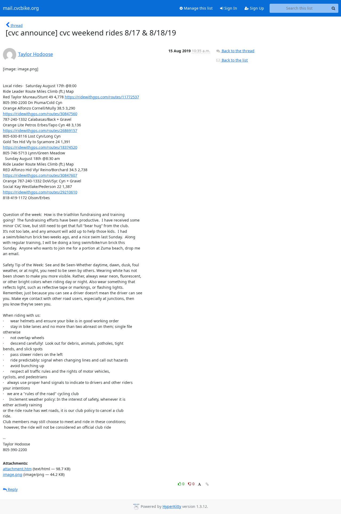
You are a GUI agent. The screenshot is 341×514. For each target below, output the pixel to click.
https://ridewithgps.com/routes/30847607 (40, 175)
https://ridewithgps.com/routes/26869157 (40, 130)
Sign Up (256, 8)
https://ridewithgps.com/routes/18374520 (40, 147)
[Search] (333, 8)
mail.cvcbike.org (21, 8)
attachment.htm (17, 468)
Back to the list (234, 60)
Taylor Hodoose (35, 54)
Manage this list (198, 8)
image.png (12, 474)
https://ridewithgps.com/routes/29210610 (40, 192)
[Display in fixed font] (199, 484)
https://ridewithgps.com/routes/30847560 (40, 113)
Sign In (230, 8)
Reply (12, 489)
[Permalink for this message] (207, 484)
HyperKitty (172, 506)
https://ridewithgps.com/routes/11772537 (102, 96)
